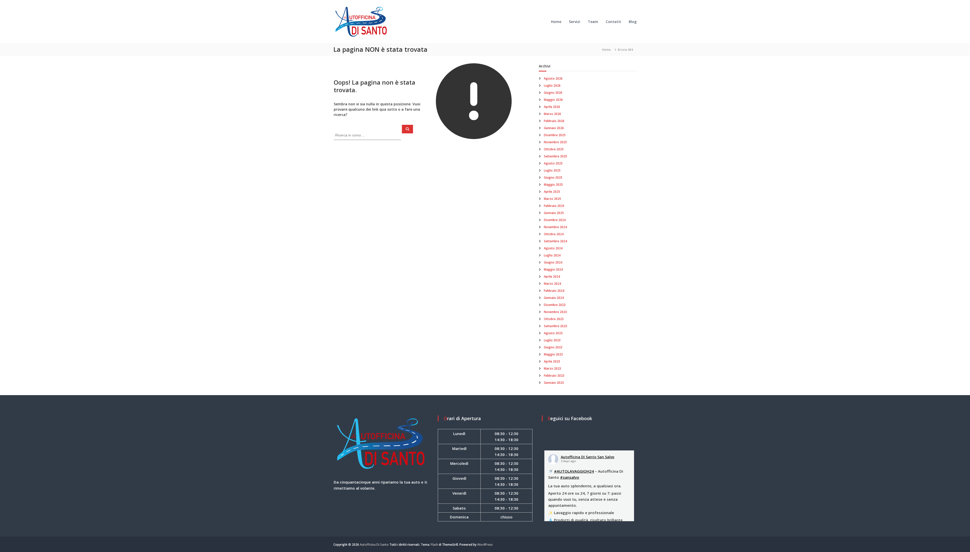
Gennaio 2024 (554, 298)
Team (593, 21)
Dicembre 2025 (555, 135)
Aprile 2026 (552, 107)
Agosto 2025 (553, 163)
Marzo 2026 (552, 114)
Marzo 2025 (552, 199)
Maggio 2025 (553, 184)
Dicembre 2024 (555, 220)
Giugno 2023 (553, 347)
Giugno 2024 (553, 262)
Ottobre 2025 (554, 149)
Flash (434, 544)
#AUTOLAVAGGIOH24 (574, 471)
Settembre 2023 (555, 326)
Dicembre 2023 (555, 305)
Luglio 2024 (552, 255)
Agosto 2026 (553, 78)
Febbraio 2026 (554, 121)
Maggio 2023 (553, 354)
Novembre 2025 (555, 142)
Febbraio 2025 (554, 206)
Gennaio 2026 (554, 128)
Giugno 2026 (553, 92)
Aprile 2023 (552, 361)
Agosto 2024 (553, 248)
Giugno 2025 (553, 177)
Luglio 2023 (552, 340)
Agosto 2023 (553, 333)
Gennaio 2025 (554, 213)
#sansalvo (569, 477)
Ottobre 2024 (554, 234)
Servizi (574, 21)
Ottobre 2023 (554, 319)
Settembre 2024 (555, 241)
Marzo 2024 (552, 283)
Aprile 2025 (552, 191)
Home (556, 21)
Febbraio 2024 (554, 291)
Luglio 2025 (552, 170)
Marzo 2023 (552, 368)
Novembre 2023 (555, 312)
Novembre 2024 (555, 227)
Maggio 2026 (553, 100)
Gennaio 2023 (554, 382)
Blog (633, 21)
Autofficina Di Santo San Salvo (587, 456)
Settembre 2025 (555, 156)
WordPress (485, 544)
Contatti (613, 21)
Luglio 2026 (552, 85)
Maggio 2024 (553, 269)
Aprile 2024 (552, 276)
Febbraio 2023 (554, 375)
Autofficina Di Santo (374, 544)
